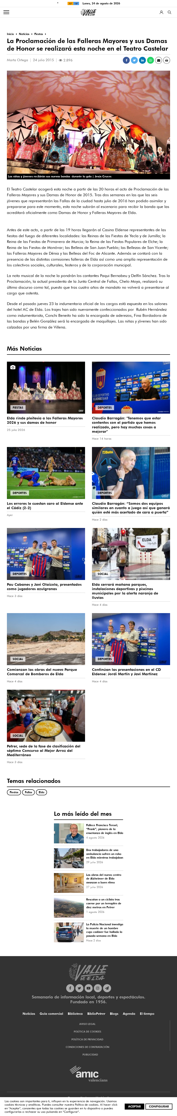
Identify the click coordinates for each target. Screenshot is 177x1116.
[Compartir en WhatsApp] (150, 60)
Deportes (105, 407)
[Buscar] (169, 12)
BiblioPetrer (96, 1013)
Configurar (159, 1106)
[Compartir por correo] (158, 60)
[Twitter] (79, 988)
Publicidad (90, 1054)
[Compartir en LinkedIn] (142, 60)
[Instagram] (98, 988)
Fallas (28, 792)
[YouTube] (89, 988)
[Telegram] (107, 988)
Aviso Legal (87, 1024)
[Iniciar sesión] (161, 12)
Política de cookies (86, 1104)
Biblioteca (75, 1013)
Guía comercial (51, 1013)
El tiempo (147, 1013)
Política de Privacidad (87, 1039)
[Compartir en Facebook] (126, 60)
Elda (41, 792)
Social (103, 574)
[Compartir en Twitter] (134, 60)
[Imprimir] (166, 60)
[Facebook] (70, 988)
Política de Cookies (87, 1031)
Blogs (114, 1013)
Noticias (29, 1013)
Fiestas (18, 407)
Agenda (129, 1013)
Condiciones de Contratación (87, 1047)
